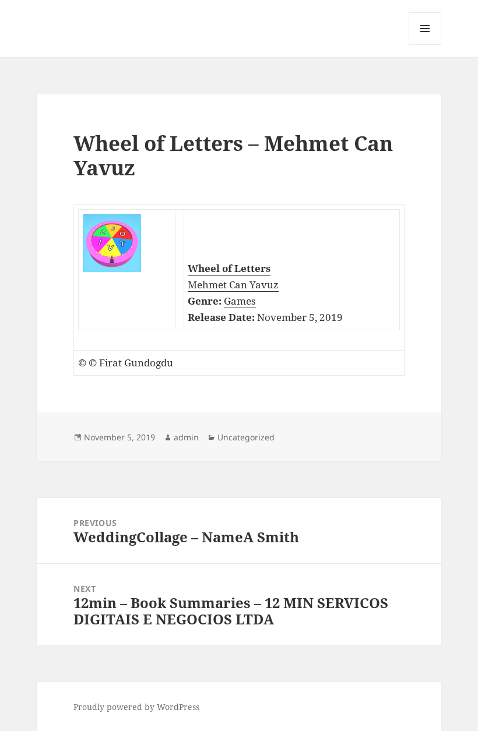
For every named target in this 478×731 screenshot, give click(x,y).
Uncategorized (246, 437)
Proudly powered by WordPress (136, 706)
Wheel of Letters (229, 268)
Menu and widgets (425, 44)
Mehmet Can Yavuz (233, 284)
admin (186, 437)
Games (240, 301)
